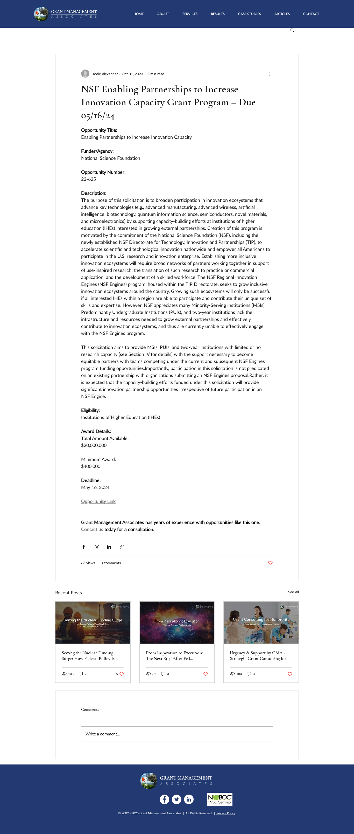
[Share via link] (121, 546)
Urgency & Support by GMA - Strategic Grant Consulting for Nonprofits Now (258, 655)
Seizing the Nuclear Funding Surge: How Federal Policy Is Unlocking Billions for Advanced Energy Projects (92, 655)
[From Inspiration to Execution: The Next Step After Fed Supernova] (177, 623)
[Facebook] (164, 799)
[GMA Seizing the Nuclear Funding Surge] (92, 623)
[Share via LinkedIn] (109, 546)
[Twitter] (176, 799)
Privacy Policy (225, 813)
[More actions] (270, 74)
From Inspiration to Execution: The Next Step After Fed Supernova (174, 655)
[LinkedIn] (189, 799)
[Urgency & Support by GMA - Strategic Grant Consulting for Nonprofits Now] (261, 623)
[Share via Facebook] (83, 546)
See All (293, 592)
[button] (190, 13)
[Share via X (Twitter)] (96, 546)
